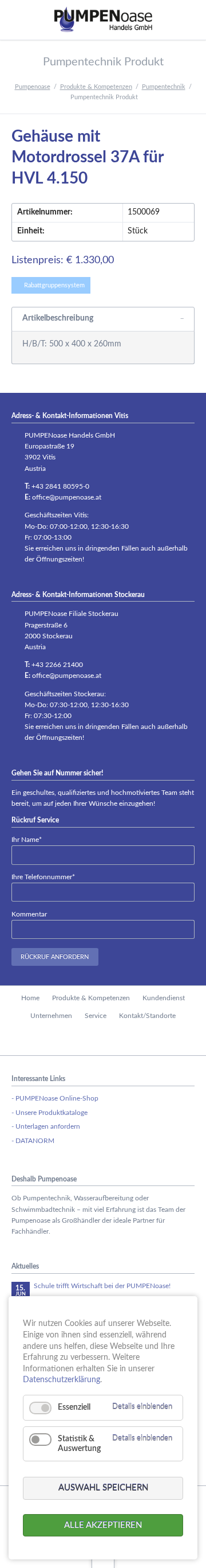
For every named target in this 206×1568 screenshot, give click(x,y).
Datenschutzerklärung (61, 1380)
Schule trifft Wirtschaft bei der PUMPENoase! (102, 1285)
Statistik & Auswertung (79, 1444)
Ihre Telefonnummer (43, 876)
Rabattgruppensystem (54, 285)
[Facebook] (103, 1040)
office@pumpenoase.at (66, 497)
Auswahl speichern (103, 1488)
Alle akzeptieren (103, 1525)
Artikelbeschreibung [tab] (57, 318)
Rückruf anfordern (55, 957)
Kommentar (29, 914)
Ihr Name (26, 839)
